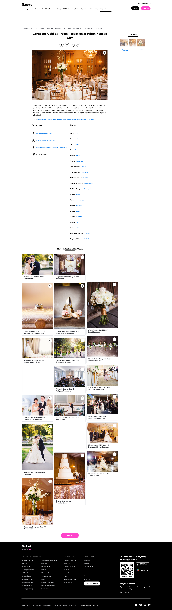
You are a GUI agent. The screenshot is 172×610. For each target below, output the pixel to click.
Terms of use (37, 605)
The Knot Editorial (69, 566)
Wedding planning (27, 589)
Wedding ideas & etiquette (49, 560)
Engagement (45, 566)
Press (65, 576)
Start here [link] (123, 592)
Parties (43, 569)
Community (45, 589)
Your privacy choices (60, 605)
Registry (24, 563)
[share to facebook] (62, 45)
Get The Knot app (27, 573)
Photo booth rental (47, 573)
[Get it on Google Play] (142, 570)
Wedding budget (27, 576)
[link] (136, 605)
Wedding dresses (46, 576)
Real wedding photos (48, 585)
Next (141, 50)
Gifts (42, 579)
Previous (125, 50)
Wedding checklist (27, 579)
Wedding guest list (27, 582)
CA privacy (72, 605)
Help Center (87, 579)
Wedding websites (27, 560)
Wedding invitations (28, 569)
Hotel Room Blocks (47, 582)
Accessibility (47, 605)
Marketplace (26, 566)
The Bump (87, 560)
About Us (67, 563)
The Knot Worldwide (70, 560)
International (68, 573)
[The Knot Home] (27, 4)
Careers (66, 569)
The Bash (86, 563)
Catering (44, 563)
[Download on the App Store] (142, 564)
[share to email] (78, 45)
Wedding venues (27, 585)
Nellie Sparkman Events (44, 133)
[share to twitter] (73, 45)
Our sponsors (68, 582)
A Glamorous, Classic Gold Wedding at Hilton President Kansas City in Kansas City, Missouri (67, 119)
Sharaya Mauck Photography (45, 140)
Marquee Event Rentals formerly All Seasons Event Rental (52, 147)
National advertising (70, 579)
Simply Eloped (88, 566)
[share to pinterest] (67, 45)
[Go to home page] (27, 547)
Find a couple (145, 3)
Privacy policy (26, 605)
